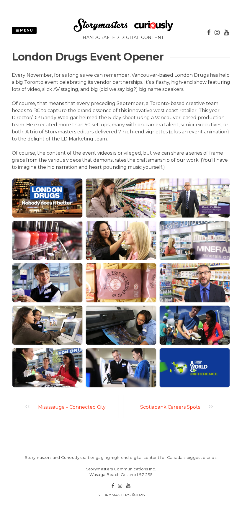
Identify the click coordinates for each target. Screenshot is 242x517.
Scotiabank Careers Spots (170, 407)
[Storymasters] (123, 31)
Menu (26, 30)
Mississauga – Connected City (72, 407)
